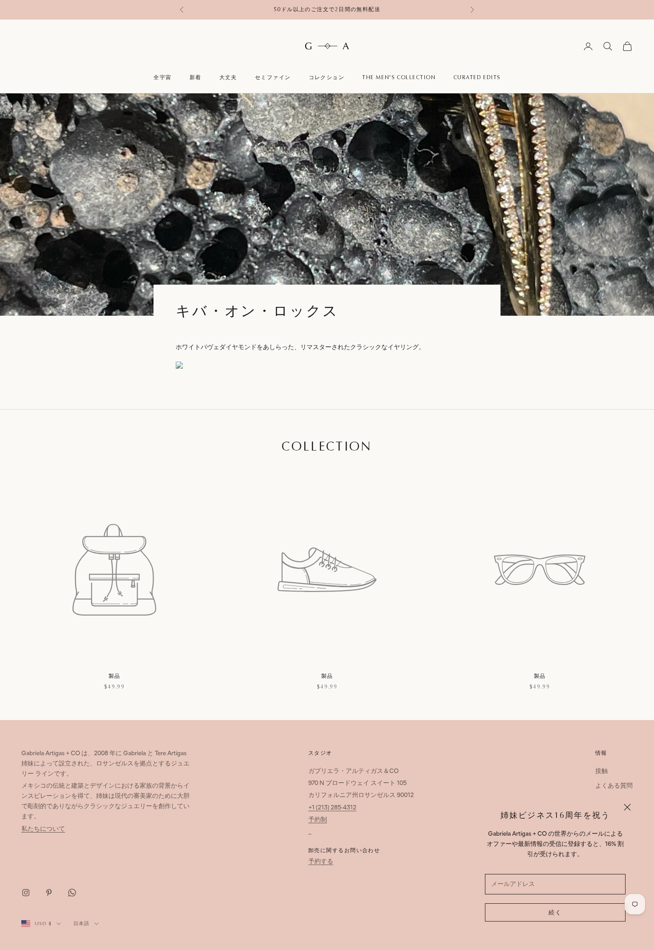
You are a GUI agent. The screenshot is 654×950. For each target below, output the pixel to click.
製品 (115, 676)
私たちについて (43, 829)
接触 (601, 771)
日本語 (81, 923)
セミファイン (273, 77)
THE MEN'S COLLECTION (399, 77)
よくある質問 (614, 786)
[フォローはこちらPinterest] (48, 892)
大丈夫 (228, 77)
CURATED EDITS (477, 77)
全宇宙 (162, 77)
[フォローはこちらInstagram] (25, 892)
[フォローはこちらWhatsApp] (72, 892)
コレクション (327, 77)
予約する (320, 861)
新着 (196, 77)
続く (555, 913)
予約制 (317, 820)
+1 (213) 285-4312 (332, 808)
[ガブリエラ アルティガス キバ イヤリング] (237, 366)
